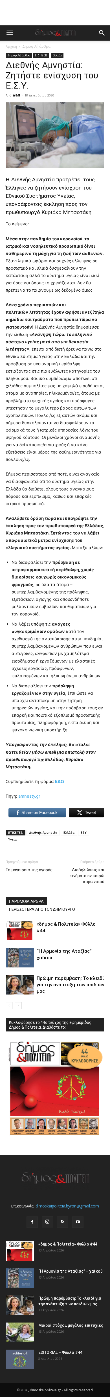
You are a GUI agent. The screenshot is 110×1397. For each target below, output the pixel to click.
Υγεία (12, 839)
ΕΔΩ (59, 781)
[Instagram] (47, 1221)
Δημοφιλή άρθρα (36, 46)
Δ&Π (16, 95)
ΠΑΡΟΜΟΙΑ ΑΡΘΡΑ (26, 901)
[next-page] (18, 1005)
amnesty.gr (29, 796)
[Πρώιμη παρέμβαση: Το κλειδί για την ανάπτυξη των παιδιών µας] (20, 985)
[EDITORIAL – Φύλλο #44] (20, 1359)
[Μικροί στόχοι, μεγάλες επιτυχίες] (20, 1332)
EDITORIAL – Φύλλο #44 (60, 1352)
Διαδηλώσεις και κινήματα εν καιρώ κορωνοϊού (87, 875)
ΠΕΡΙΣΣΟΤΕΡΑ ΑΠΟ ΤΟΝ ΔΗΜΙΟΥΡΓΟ (42, 909)
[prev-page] (9, 1005)
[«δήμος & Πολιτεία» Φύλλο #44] (20, 930)
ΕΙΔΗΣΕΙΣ (41, 55)
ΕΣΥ (84, 832)
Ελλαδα (57, 55)
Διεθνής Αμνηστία (43, 832)
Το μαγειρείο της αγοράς (29, 869)
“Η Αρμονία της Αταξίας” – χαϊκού (70, 1271)
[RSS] (62, 1222)
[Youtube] (77, 1222)
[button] (10, 33)
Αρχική (11, 46)
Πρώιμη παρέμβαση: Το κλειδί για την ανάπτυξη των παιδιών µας (70, 984)
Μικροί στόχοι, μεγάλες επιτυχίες (70, 1325)
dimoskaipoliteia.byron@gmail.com (67, 1206)
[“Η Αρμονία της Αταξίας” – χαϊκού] (20, 957)
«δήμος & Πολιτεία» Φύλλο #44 (67, 1244)
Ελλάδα (68, 832)
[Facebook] (32, 1222)
